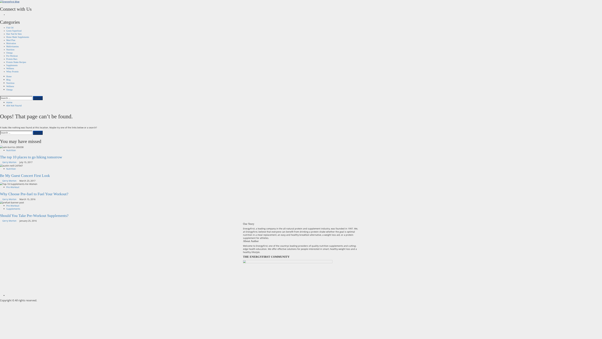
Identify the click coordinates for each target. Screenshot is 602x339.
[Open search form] (1, 94)
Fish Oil (9, 28)
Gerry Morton (9, 162)
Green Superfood (13, 31)
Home (9, 76)
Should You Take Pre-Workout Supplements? (34, 216)
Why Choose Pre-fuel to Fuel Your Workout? (34, 194)
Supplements (12, 65)
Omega (9, 53)
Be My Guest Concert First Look (25, 176)
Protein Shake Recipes (16, 62)
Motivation (11, 43)
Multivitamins (12, 46)
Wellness (10, 68)
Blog (8, 80)
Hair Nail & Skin (14, 34)
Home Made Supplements (17, 37)
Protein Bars (11, 59)
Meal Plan (10, 40)
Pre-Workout (12, 56)
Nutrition (10, 49)
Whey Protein (12, 71)
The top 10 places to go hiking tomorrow (31, 157)
